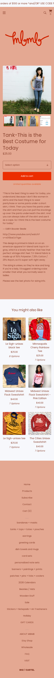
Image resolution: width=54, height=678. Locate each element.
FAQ (27, 654)
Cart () (27, 511)
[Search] (45, 12)
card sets (27, 555)
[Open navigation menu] (4, 12)
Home (27, 484)
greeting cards (27, 542)
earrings (27, 536)
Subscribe (27, 497)
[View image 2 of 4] (21, 121)
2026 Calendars (27, 582)
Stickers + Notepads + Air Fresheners (27, 609)
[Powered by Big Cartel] (27, 670)
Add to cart (27, 176)
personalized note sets (27, 562)
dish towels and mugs (27, 549)
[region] (27, 3)
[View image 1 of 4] (9, 121)
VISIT (27, 660)
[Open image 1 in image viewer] (27, 90)
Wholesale (27, 647)
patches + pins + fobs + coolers (27, 575)
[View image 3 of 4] (33, 121)
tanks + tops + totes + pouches (27, 529)
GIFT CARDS (27, 622)
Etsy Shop (27, 640)
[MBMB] (27, 38)
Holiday (27, 615)
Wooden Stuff (27, 595)
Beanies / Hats (27, 589)
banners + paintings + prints (27, 569)
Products (27, 491)
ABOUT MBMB (27, 634)
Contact (27, 504)
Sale (27, 602)
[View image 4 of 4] (45, 121)
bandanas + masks (27, 522)
